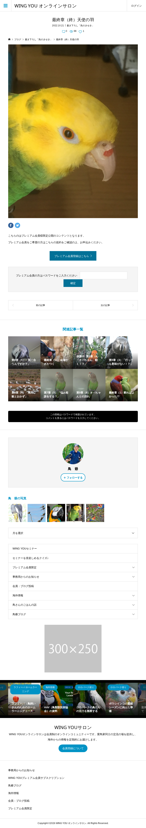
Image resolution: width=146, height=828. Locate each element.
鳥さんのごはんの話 (24, 604)
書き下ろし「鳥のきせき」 (80, 25)
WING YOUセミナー (25, 548)
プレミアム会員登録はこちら (71, 256)
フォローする (75, 477)
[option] (24, 699)
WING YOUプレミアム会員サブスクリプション (36, 777)
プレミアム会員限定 (24, 567)
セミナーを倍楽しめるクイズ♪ (30, 558)
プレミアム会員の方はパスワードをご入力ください (46, 275)
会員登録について (73, 748)
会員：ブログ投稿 (23, 586)
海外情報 (18, 595)
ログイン (136, 5)
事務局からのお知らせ (26, 576)
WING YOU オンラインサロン (45, 6)
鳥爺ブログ (19, 614)
